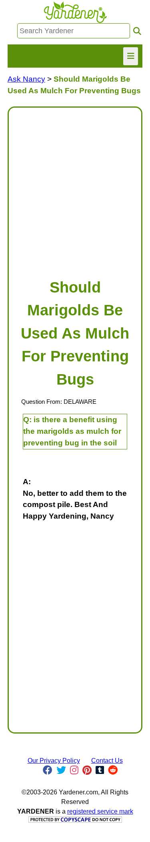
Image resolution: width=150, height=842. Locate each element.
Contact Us (107, 760)
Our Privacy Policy (54, 760)
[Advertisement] (75, 189)
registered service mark (100, 811)
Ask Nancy (26, 79)
